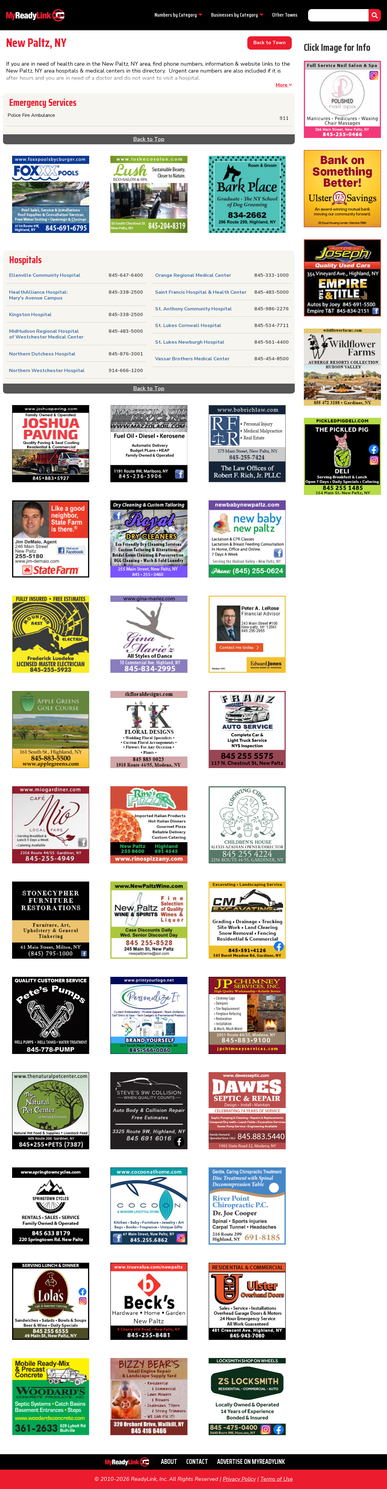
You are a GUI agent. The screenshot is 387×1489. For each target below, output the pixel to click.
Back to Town (269, 42)
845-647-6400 (126, 275)
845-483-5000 (126, 331)
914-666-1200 (126, 370)
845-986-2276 (271, 309)
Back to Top (148, 139)
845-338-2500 (126, 292)
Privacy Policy (239, 1479)
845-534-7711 (271, 325)
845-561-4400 (271, 342)
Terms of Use (276, 1479)
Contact (197, 1461)
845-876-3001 (126, 354)
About (169, 1461)
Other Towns (285, 15)
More (282, 85)
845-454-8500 (271, 358)
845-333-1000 (271, 275)
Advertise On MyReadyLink (251, 1461)
